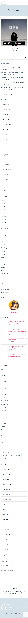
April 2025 (5, 160)
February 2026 (6, 109)
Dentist (3, 251)
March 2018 (6, 185)
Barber (2, 200)
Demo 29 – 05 (5, 241)
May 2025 (5, 155)
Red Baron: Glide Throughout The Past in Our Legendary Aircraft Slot (16, 355)
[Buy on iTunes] (8, 43)
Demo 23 (3, 216)
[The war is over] (14, 32)
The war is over (14, 48)
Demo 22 (3, 213)
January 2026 (6, 114)
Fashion (3, 254)
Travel (2, 270)
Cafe (9, 452)
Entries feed (4, 286)
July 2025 (5, 145)
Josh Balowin (14, 50)
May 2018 (5, 175)
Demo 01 (3, 206)
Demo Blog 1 (4, 248)
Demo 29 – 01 (4, 229)
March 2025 (6, 165)
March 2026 (6, 104)
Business (3, 203)
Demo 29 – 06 (5, 245)
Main (2, 261)
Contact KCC (14, 593)
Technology (18, 455)
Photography (4, 264)
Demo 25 (3, 222)
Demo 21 (3, 210)
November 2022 (7, 170)
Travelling (4, 458)
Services (3, 267)
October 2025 (6, 130)
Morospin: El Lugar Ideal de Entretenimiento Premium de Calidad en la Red (17, 331)
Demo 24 (3, 219)
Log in (2, 283)
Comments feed (5, 289)
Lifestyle (21, 452)
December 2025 (7, 119)
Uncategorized (4, 273)
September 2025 (7, 135)
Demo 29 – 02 (5, 232)
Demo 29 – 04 (5, 238)
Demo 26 (3, 225)
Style (11, 455)
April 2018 (5, 180)
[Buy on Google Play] (19, 43)
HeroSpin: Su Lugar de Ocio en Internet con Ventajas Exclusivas (17, 338)
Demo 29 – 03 (5, 235)
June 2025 (5, 150)
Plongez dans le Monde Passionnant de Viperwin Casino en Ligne (16, 322)
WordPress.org (4, 292)
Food (2, 257)
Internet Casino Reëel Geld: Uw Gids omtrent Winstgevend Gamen (16, 347)
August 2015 (6, 190)
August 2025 (6, 140)
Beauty (4, 452)
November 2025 (7, 125)
